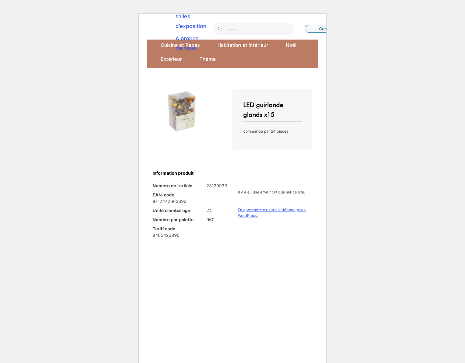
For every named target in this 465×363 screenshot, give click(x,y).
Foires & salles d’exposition (190, 16)
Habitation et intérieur (242, 45)
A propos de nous (187, 43)
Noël (291, 45)
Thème (207, 59)
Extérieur (171, 59)
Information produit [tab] (173, 173)
